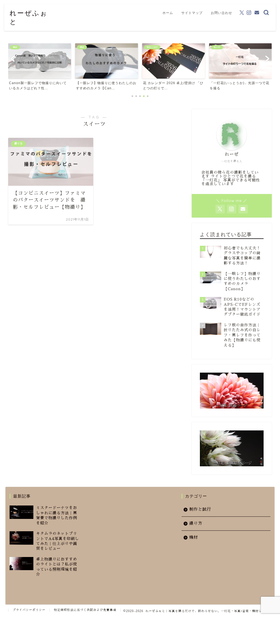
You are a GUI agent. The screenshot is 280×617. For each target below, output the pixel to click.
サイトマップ (192, 13)
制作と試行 (200, 509)
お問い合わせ (221, 13)
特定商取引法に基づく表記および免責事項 (85, 610)
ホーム (167, 13)
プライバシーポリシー (29, 610)
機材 (193, 537)
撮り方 (195, 523)
